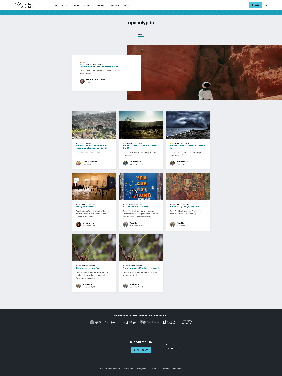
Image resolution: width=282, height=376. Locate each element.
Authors (154, 368)
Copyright (141, 368)
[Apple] (176, 348)
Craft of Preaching (81, 5)
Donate (255, 5)
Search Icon (266, 5)
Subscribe (128, 368)
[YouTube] (172, 348)
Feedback (177, 368)
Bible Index (101, 5)
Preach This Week (59, 5)
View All (141, 34)
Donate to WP (141, 349)
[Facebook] (168, 348)
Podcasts (114, 5)
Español (165, 368)
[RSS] (180, 348)
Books (126, 5)
